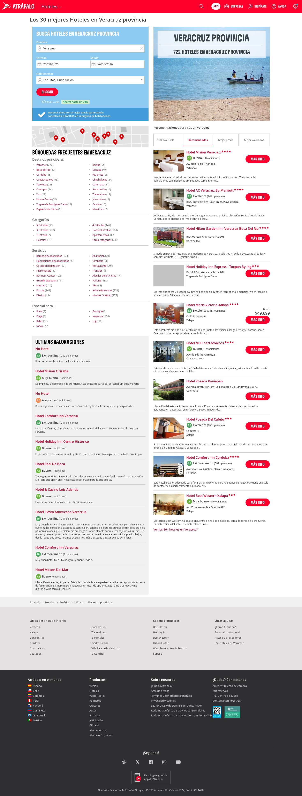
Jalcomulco (98, 199)
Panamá (38, 705)
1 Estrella (41, 235)
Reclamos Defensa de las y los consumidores (178, 710)
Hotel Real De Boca (50, 464)
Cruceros (94, 705)
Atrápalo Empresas (100, 735)
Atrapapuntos (97, 730)
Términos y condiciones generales (171, 696)
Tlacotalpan (99, 194)
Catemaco (98, 184)
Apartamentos (100, 235)
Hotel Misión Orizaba (51, 371)
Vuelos (93, 686)
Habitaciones (44, 73)
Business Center (45, 275)
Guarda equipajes (46, 280)
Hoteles (50, 602)
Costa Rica (39, 710)
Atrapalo (35, 602)
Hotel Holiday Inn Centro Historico (62, 442)
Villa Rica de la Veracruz (105, 648)
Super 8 (157, 653)
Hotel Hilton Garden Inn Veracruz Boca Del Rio (222, 229)
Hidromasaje (43, 270)
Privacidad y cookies (163, 700)
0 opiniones (59, 576)
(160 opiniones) (216, 425)
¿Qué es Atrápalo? (162, 686)
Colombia (39, 696)
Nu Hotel (42, 349)
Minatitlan (98, 209)
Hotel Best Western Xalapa (207, 496)
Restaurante (99, 265)
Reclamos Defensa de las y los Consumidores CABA (182, 715)
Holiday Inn (160, 632)
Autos (93, 710)
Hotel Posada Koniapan (204, 381)
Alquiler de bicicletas (104, 275)
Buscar (47, 91)
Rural (39, 311)
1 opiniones (66, 378)
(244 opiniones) (216, 196)
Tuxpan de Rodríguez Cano (51, 204)
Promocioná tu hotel (227, 632)
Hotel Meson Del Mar (51, 570)
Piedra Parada (99, 643)
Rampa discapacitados (49, 255)
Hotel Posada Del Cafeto (205, 419)
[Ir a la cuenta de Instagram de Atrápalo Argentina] (164, 762)
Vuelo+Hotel (97, 696)
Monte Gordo (44, 199)
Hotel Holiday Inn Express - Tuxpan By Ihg (218, 267)
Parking (96, 280)
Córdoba (41, 174)
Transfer (97, 270)
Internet (40, 285)
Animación (98, 255)
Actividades (96, 720)
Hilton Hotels (161, 643)
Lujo (94, 321)
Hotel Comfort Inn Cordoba (207, 458)
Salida (94, 57)
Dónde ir (41, 42)
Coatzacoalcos (44, 179)
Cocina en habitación (48, 265)
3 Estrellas (42, 230)
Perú (36, 700)
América (64, 602)
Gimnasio (97, 260)
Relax (39, 321)
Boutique (97, 311)
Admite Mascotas (102, 290)
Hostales (41, 239)
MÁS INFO (258, 158)
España (37, 686)
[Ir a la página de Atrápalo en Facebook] (151, 762)
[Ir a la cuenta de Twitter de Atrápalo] (137, 762)
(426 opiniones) (218, 501)
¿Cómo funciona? (225, 627)
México (78, 602)
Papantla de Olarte (47, 209)
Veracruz (41, 164)
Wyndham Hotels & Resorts (170, 648)
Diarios (40, 295)
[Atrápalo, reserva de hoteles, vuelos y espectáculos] (19, 6)
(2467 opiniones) (216, 310)
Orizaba (96, 169)
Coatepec (41, 189)
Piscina (40, 290)
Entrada (41, 57)
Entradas (94, 715)
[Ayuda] (278, 6)
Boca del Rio (43, 169)
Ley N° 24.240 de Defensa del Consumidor (176, 705)
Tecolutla (41, 184)
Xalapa (96, 164)
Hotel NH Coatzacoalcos (205, 343)
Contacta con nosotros (227, 700)
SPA (94, 285)
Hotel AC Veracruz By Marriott (210, 191)
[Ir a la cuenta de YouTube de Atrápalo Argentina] (178, 762)
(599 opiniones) (223, 463)
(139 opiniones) (211, 348)
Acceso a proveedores (228, 637)
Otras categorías (102, 239)
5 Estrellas (42, 225)
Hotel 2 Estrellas (101, 230)
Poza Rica (97, 174)
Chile (36, 691)
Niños (39, 326)
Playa (39, 316)
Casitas (96, 204)
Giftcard (94, 725)
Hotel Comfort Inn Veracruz (56, 416)
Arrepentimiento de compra (230, 686)
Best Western (161, 637)
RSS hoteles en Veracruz (229, 643)
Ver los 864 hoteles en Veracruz (175, 529)
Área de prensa (160, 691)
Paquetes (95, 700)
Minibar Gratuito (101, 295)
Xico (38, 194)
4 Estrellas (98, 225)
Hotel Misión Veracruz (203, 152)
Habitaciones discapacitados (52, 260)
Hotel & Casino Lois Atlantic (56, 490)
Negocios (97, 316)
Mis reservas (220, 691)
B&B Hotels (160, 627)
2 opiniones (70, 355)
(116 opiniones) (211, 158)
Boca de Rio (99, 189)
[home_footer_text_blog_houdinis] (124, 761)
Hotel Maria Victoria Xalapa (207, 305)
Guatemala (39, 715)
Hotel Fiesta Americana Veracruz (60, 512)
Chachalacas (99, 179)
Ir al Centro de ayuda (225, 696)
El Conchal (97, 653)
